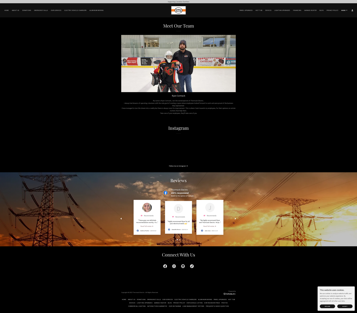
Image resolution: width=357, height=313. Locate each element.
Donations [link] (26, 10)
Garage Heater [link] (310, 10)
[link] (178, 10)
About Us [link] (15, 10)
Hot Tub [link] (259, 10)
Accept (344, 306)
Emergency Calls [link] (41, 10)
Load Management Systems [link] (193, 306)
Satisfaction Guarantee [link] (157, 306)
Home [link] (6, 10)
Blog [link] (322, 10)
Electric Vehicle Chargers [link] (75, 10)
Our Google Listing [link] (195, 303)
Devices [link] (268, 10)
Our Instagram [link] (175, 306)
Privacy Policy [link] (332, 10)
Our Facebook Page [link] (212, 303)
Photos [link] (224, 303)
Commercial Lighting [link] (137, 306)
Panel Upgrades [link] (246, 10)
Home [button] (124, 299)
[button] (344, 10)
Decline (327, 306)
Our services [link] (56, 10)
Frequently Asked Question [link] (217, 306)
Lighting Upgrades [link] (282, 10)
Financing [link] (297, 10)
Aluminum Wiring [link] (97, 10)
